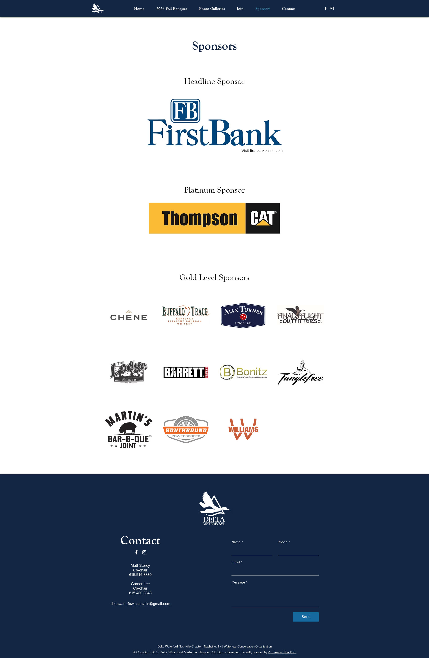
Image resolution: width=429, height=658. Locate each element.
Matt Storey (140, 565)
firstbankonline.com (266, 151)
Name (237, 542)
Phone (284, 542)
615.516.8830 (140, 575)
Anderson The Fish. (282, 652)
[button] (212, 8)
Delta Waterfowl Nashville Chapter (185, 652)
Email (236, 562)
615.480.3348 (140, 593)
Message (239, 582)
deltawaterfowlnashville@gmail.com (140, 604)
